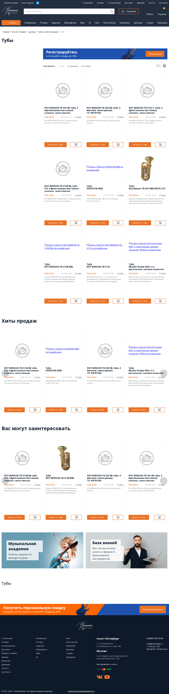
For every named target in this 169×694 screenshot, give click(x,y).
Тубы (62, 32)
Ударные (55, 22)
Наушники (125, 22)
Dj (90, 22)
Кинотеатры (109, 22)
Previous (5, 373)
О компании (88, 3)
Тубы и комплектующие (48, 32)
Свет (97, 22)
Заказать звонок (11, 3)
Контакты (163, 3)
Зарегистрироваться (153, 609)
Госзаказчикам (114, 3)
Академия (131, 11)
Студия (149, 22)
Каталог (13, 22)
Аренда (5, 657)
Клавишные (30, 22)
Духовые (138, 22)
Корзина (162, 11)
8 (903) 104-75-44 (155, 638)
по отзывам (85, 66)
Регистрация (155, 54)
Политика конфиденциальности (81, 691)
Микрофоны (70, 22)
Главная (5, 32)
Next (163, 373)
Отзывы (100, 3)
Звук (82, 22)
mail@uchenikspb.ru (154, 644)
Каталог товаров (19, 32)
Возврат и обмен (9, 653)
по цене (61, 66)
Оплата (152, 3)
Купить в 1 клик (14, 410)
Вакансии (6, 661)
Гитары (43, 22)
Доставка (129, 3)
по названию (73, 66)
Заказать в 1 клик (55, 144)
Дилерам (140, 3)
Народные (162, 22)
